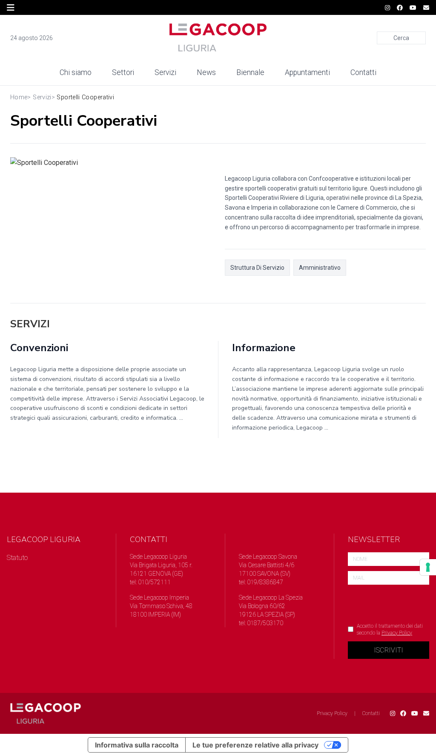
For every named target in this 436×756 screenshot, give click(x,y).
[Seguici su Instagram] (387, 7)
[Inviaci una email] (426, 7)
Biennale (250, 72)
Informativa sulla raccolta (136, 745)
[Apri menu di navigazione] (10, 8)
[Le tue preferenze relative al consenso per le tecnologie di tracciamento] (428, 567)
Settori (123, 72)
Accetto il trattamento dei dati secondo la (390, 629)
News (206, 72)
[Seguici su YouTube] (413, 7)
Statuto (17, 558)
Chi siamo (76, 72)
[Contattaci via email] (426, 713)
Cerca (401, 38)
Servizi (165, 72)
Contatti (363, 72)
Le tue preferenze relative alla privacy (255, 745)
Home (18, 97)
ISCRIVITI (388, 650)
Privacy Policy (397, 633)
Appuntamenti (307, 72)
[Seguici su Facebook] (400, 7)
